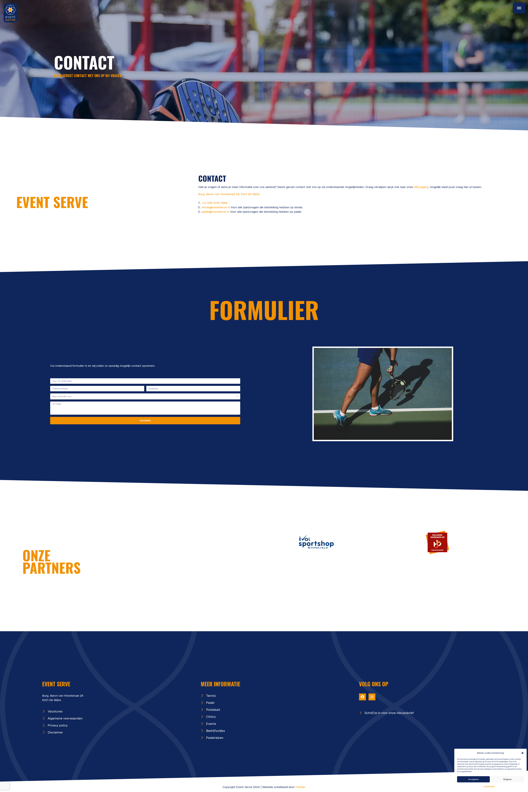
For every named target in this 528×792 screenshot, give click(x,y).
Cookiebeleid (489, 786)
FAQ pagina (420, 187)
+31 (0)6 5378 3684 (214, 203)
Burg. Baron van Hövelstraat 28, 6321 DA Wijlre (229, 194)
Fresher (300, 787)
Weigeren (507, 779)
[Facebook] (362, 696)
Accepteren (473, 779)
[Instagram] (372, 696)
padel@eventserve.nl (216, 211)
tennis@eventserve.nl (216, 207)
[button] (522, 753)
